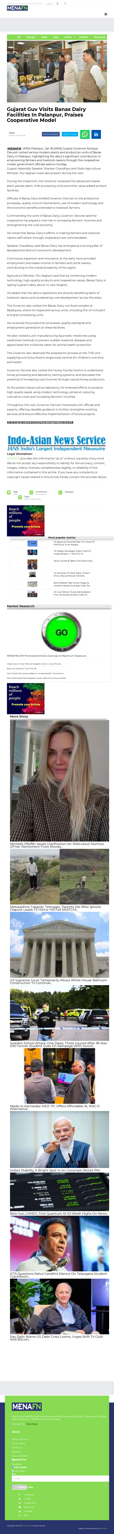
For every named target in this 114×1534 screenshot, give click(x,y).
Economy (99, 37)
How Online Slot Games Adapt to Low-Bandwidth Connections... (36, 673)
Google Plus (30, 1503)
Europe (30, 37)
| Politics (82, 37)
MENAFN (14, 148)
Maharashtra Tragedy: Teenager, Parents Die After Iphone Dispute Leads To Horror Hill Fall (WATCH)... (55, 908)
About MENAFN (20, 1456)
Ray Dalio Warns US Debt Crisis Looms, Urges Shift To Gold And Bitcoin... (56, 1338)
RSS (26, 1515)
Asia (55, 37)
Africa (67, 37)
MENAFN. (27, 1526)
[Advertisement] (57, 25)
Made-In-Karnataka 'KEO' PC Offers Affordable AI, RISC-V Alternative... (55, 1107)
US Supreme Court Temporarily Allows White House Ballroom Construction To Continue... (58, 981)
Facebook (29, 1494)
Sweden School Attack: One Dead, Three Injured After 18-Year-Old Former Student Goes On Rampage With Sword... (59, 1044)
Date (12, 132)
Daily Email (29, 1507)
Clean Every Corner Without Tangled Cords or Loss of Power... (34, 664)
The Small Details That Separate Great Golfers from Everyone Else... (37, 678)
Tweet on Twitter (70, 134)
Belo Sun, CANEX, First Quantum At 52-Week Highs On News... (59, 1213)
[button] (58, 3)
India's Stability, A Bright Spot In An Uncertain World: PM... (55, 1170)
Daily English (20, 1467)
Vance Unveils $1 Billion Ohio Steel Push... (74, 561)
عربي (49, 3)
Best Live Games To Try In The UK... (22, 668)
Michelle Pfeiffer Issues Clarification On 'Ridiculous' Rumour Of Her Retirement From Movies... (57, 845)
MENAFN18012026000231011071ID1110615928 (40, 422)
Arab (44, 37)
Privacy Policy (18, 1443)
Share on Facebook (50, 134)
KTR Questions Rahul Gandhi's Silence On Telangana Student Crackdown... (58, 1275)
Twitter (27, 1499)
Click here (32, 1424)
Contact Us (17, 1447)
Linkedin (28, 1511)
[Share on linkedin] (96, 134)
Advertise (16, 1452)
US (15, 37)
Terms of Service (20, 1439)
